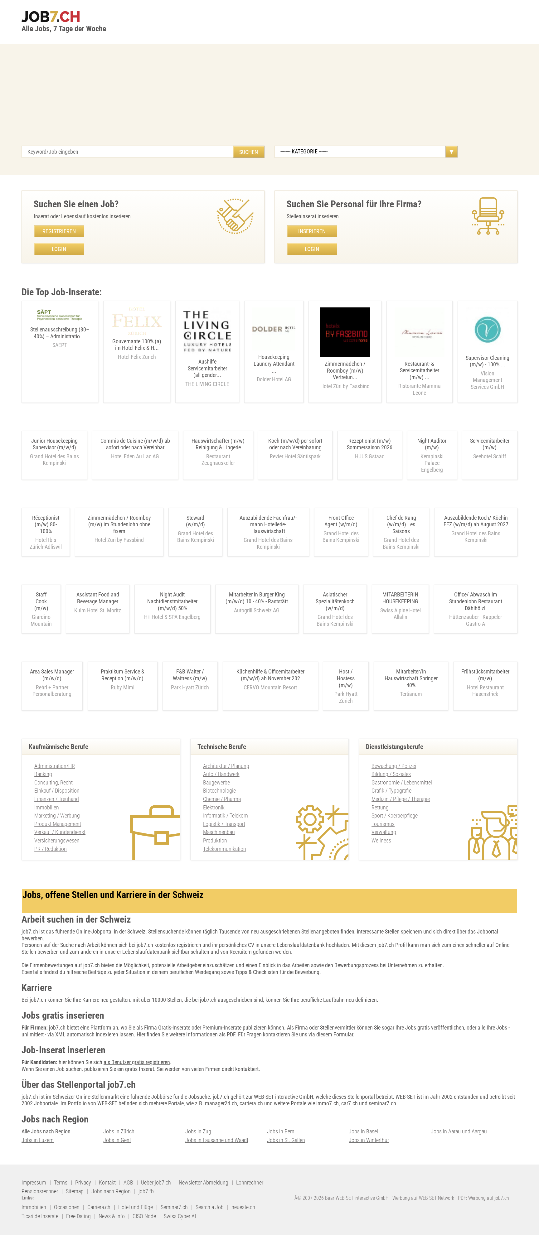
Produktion (215, 840)
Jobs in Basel (363, 1131)
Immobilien (46, 807)
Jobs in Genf (117, 1140)
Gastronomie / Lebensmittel (401, 782)
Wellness (381, 840)
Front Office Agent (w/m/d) (340, 521)
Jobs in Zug (198, 1131)
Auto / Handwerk (221, 774)
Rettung (380, 807)
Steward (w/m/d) (195, 521)
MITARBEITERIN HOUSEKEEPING (400, 598)
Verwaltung (383, 832)
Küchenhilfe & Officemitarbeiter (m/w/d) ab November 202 (270, 675)
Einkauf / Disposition (57, 790)
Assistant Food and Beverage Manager (97, 598)
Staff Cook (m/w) (41, 601)
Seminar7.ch (174, 1207)
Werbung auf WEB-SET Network (423, 1198)
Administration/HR (54, 766)
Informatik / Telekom (225, 815)
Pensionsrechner (40, 1191)
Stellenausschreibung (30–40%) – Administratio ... (59, 337)
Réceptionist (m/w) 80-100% (45, 524)
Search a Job (210, 1207)
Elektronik (214, 807)
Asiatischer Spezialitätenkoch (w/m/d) (335, 601)
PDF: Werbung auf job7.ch (483, 1198)
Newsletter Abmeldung (203, 1182)
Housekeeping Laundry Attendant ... (274, 368)
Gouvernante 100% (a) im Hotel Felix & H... (136, 349)
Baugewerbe (216, 782)
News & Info (112, 1216)
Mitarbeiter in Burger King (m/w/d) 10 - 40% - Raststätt (257, 598)
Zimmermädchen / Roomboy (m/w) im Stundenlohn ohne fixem (119, 524)
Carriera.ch (98, 1207)
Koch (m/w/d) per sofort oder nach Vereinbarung (295, 444)
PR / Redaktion (50, 849)
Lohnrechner (249, 1182)
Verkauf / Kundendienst (59, 832)
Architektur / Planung (226, 766)
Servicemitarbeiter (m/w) (489, 444)
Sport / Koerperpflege (394, 815)
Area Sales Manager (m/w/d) (52, 675)
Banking (43, 774)
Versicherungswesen (57, 840)
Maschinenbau (219, 832)
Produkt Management (57, 824)
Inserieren (312, 231)
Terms (60, 1182)
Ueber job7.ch (156, 1182)
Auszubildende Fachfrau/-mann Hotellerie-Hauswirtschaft (268, 524)
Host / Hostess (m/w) (346, 678)
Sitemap (75, 1191)
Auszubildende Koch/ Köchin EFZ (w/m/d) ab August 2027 (476, 521)
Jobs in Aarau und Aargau (459, 1131)
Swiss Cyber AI (180, 1216)
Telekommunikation (224, 849)
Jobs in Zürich (118, 1131)
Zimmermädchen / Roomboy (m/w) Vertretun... (345, 374)
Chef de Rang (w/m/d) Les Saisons (401, 524)
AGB (128, 1182)
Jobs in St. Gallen (286, 1140)
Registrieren (59, 231)
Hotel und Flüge (135, 1207)
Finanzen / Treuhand (56, 799)
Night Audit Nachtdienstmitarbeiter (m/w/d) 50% (172, 601)
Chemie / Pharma (222, 799)
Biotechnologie (219, 790)
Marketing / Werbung (57, 815)
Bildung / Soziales (391, 774)
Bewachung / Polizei (393, 766)
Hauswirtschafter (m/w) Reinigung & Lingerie (218, 444)
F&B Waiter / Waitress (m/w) (190, 675)
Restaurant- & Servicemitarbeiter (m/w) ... (419, 378)
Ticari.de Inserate (40, 1216)
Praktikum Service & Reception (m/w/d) (122, 675)
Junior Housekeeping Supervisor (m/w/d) (54, 444)
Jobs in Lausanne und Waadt (216, 1140)
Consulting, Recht (53, 782)
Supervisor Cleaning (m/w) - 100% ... (487, 372)
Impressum (34, 1182)
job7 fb (146, 1191)
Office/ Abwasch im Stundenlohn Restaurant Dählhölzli (475, 601)
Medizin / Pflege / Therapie (400, 799)
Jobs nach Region (111, 1191)
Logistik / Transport (224, 824)
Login (59, 249)
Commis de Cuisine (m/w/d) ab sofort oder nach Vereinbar (135, 444)
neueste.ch (243, 1207)
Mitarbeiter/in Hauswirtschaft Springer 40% (411, 678)
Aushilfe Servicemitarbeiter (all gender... (207, 372)
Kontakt (107, 1182)
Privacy (83, 1182)
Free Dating (78, 1216)
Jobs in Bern (280, 1131)
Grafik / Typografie (391, 790)
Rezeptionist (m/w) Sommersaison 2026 (369, 444)
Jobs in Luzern (38, 1140)
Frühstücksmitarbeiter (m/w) (485, 675)
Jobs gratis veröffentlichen (434, 1027)
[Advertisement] (269, 98)
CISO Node (144, 1216)
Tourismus (383, 824)
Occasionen (67, 1207)
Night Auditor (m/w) (431, 444)
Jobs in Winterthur (369, 1140)
